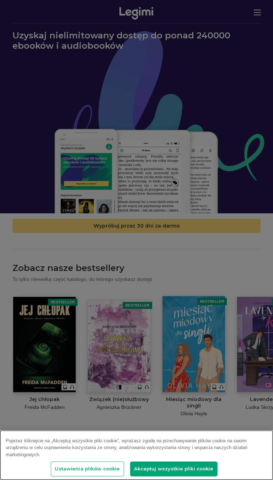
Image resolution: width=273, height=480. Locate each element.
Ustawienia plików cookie (87, 468)
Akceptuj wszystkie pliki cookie (174, 468)
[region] (136, 455)
